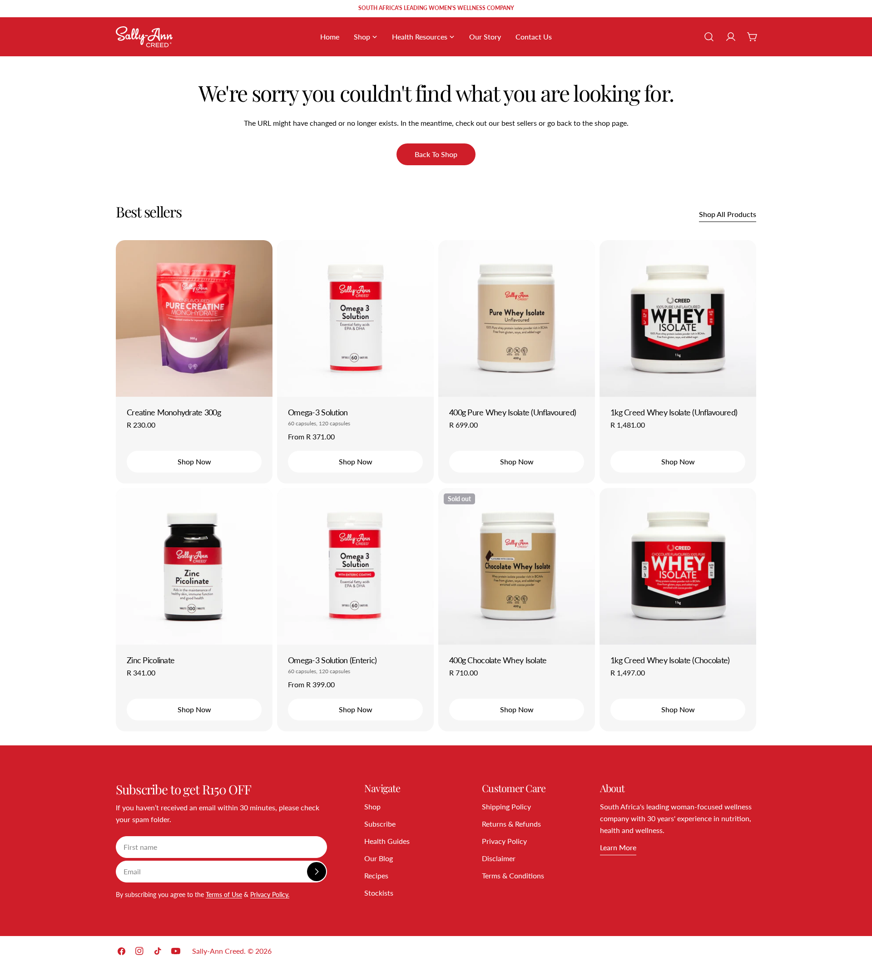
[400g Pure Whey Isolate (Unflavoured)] (516, 318)
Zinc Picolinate (150, 660)
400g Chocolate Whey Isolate (498, 660)
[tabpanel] (436, 485)
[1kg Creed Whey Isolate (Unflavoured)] (678, 318)
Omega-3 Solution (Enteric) (332, 660)
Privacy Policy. (269, 894)
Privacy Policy (504, 841)
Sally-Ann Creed (218, 950)
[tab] (149, 211)
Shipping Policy (506, 806)
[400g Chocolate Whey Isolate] (516, 566)
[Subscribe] (316, 871)
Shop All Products (727, 214)
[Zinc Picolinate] (194, 566)
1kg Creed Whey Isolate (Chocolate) (670, 660)
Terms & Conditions (513, 875)
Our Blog (378, 858)
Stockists (378, 892)
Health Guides (387, 841)
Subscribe (380, 823)
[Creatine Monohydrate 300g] (194, 318)
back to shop (436, 154)
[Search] (709, 37)
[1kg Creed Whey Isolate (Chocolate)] (678, 566)
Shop (372, 806)
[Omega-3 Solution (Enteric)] (355, 566)
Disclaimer (498, 858)
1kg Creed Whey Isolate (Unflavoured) (673, 412)
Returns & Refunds (511, 823)
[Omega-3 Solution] (355, 318)
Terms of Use (224, 894)
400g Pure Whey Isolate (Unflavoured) (512, 412)
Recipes (376, 875)
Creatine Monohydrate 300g (174, 412)
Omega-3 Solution (317, 412)
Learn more (618, 847)
